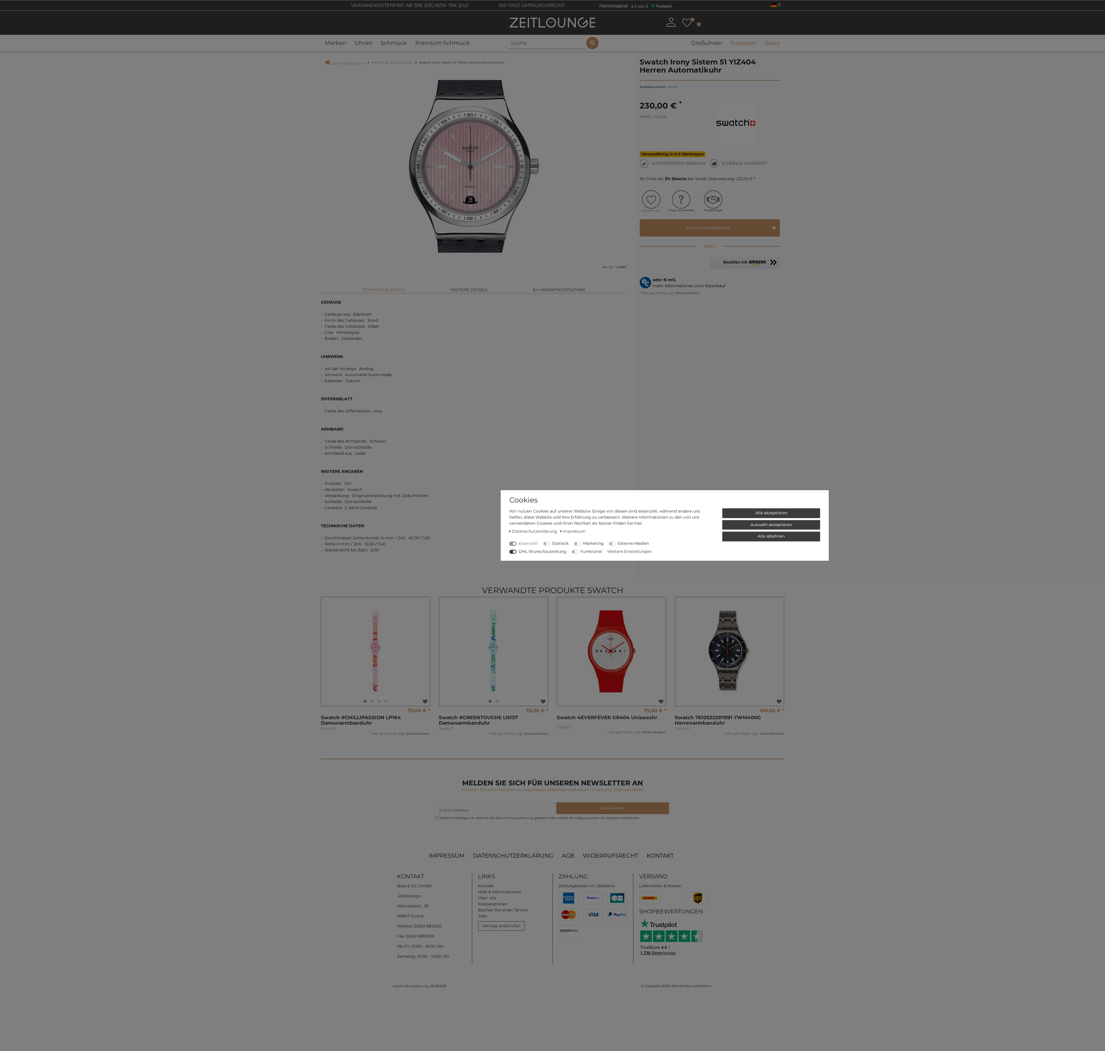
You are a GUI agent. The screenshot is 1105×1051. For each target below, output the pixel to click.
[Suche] (592, 43)
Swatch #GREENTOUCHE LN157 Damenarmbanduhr (478, 720)
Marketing (593, 543)
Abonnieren (612, 808)
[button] (745, 262)
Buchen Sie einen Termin (503, 910)
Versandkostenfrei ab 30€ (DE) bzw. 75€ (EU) (409, 5)
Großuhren (706, 42)
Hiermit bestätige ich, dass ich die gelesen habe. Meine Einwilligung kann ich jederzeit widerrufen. (540, 818)
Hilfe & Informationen (499, 891)
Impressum (447, 855)
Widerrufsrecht (610, 855)
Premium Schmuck (442, 42)
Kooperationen (493, 904)
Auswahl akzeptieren (771, 524)
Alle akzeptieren (771, 512)
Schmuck (393, 42)
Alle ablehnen (771, 536)
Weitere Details (468, 289)
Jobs (482, 916)
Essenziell (528, 543)
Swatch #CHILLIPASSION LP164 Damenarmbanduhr (361, 720)
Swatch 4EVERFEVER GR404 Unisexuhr (607, 717)
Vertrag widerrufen (501, 925)
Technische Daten (384, 289)
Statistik (560, 543)
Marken (335, 42)
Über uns (487, 897)
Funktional (591, 551)
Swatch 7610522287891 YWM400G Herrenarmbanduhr (718, 720)
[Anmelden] (671, 22)
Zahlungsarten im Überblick (587, 885)
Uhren (363, 42)
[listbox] (375, 651)
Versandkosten (687, 293)
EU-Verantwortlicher (559, 289)
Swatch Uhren (401, 62)
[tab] (384, 287)
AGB (568, 855)
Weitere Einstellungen (629, 551)
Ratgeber (743, 42)
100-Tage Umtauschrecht (531, 5)
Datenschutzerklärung (513, 855)
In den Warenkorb (708, 228)
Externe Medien (633, 543)
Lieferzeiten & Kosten (660, 885)
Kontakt (660, 855)
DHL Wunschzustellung (542, 551)
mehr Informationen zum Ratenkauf (689, 285)
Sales (772, 42)
